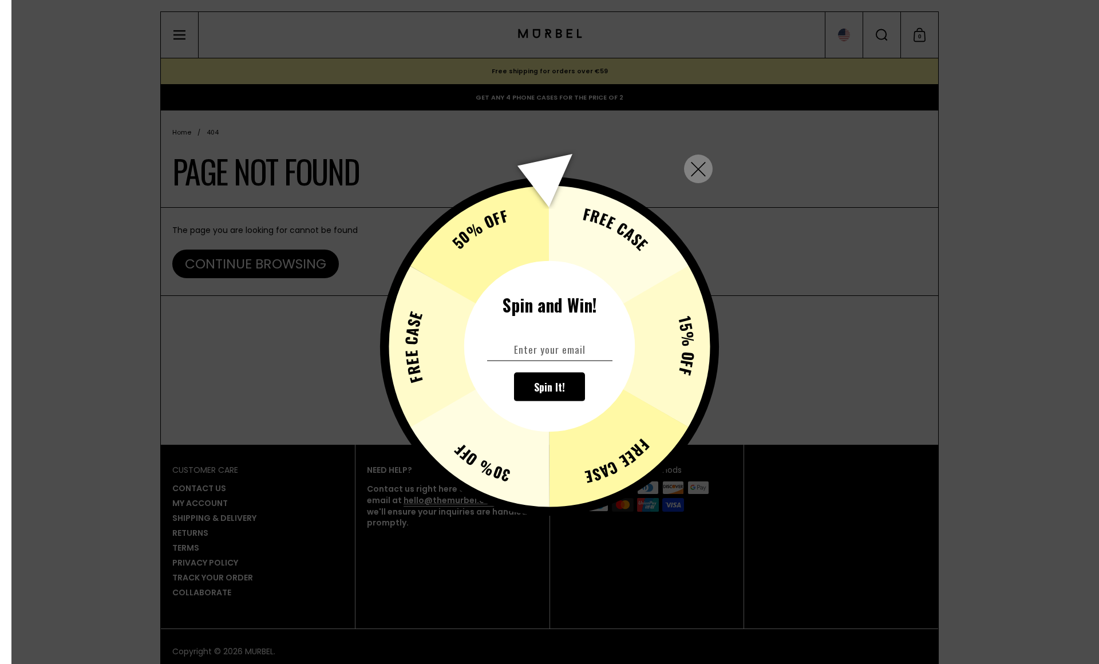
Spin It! (549, 386)
